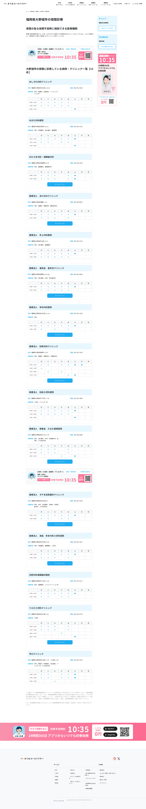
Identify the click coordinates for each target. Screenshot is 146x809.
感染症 (56, 783)
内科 (56, 770)
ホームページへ (60, 184)
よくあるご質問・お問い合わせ (107, 773)
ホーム (27, 11)
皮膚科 (56, 779)
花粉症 (56, 776)
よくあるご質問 (137, 4)
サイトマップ (103, 783)
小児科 (56, 773)
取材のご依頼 (103, 779)
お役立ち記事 (117, 4)
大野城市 (42, 11)
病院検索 (32, 11)
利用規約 (88, 770)
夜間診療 (47, 11)
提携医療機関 (89, 788)
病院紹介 (102, 776)
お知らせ (127, 4)
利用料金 (72, 773)
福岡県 (37, 11)
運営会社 (102, 770)
